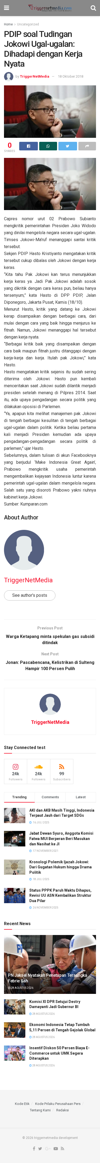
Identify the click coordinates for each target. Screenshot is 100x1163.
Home (8, 24)
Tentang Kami (40, 1110)
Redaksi (62, 1110)
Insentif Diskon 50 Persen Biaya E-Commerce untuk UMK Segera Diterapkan (59, 1053)
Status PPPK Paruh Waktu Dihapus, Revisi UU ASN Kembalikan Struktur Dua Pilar (60, 895)
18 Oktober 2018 (70, 76)
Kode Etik (22, 1104)
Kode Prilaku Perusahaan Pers (58, 1104)
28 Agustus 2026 (21, 987)
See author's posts (29, 595)
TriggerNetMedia (34, 76)
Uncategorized (28, 24)
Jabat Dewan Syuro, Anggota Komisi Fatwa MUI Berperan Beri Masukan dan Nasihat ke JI (61, 838)
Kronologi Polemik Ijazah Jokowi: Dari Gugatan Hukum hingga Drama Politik (60, 867)
